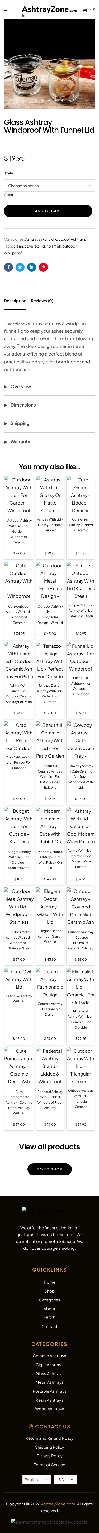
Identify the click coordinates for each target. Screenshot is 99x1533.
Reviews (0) (42, 300)
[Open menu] (7, 9)
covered (32, 246)
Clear (8, 195)
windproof (13, 252)
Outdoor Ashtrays (70, 239)
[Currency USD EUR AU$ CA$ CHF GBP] (65, 1479)
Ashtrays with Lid (39, 239)
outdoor (69, 246)
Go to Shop (50, 1169)
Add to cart (48, 211)
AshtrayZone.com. (58, 1503)
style (8, 173)
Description (15, 300)
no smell (53, 246)
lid (43, 246)
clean (18, 246)
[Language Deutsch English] (36, 1479)
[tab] (17, 300)
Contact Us (53, 1426)
